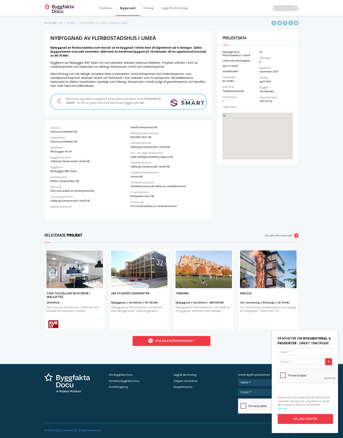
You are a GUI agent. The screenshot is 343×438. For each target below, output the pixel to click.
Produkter (105, 8)
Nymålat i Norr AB (140, 137)
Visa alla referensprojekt (278, 235)
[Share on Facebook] (274, 23)
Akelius (245, 293)
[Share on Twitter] (290, 23)
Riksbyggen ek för (61, 151)
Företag (149, 8)
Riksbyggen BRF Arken (63, 171)
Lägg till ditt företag (175, 8)
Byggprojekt (128, 8)
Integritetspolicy (183, 387)
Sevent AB (136, 176)
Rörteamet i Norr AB (142, 196)
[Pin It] (285, 23)
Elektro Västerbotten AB (64, 181)
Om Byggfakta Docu (121, 374)
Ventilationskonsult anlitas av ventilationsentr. (158, 186)
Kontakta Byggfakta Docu (124, 381)
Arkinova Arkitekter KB (63, 131)
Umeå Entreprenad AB (143, 127)
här (142, 103)
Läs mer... (283, 408)
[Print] (296, 23)
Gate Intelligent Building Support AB (151, 157)
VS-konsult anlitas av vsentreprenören (153, 206)
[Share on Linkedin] (279, 23)
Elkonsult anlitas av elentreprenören (72, 191)
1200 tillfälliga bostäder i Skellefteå (68, 295)
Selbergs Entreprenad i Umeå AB (70, 161)
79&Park (182, 293)
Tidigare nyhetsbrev (185, 381)
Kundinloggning (118, 387)
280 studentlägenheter (130, 293)
